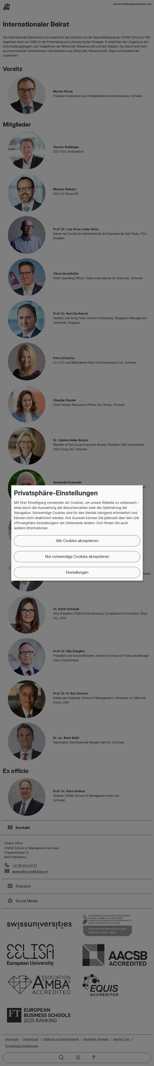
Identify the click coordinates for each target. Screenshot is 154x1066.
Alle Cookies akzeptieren (77, 540)
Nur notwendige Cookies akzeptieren (77, 556)
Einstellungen (77, 572)
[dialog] (77, 533)
